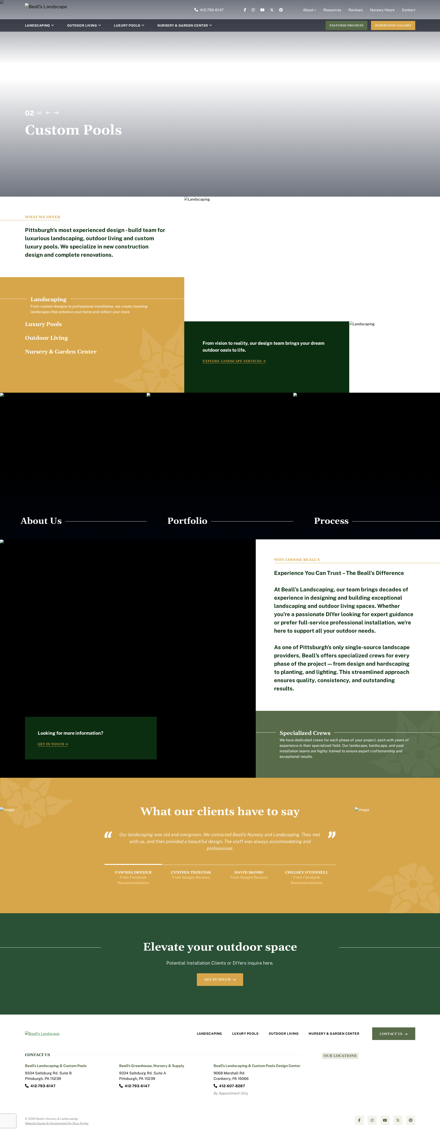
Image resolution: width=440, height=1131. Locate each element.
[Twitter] (272, 10)
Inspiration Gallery (393, 25)
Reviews (356, 10)
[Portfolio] (220, 466)
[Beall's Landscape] (48, 6)
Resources (332, 10)
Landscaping (37, 25)
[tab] (95, 305)
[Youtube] (262, 10)
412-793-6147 (212, 10)
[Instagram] (253, 10)
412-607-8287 (232, 1086)
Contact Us (391, 1034)
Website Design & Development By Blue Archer (57, 1123)
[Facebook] (245, 10)
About (308, 10)
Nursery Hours (382, 10)
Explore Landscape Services (232, 361)
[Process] (366, 466)
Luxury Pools (127, 25)
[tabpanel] (312, 295)
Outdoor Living (82, 25)
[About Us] (73, 466)
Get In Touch (51, 744)
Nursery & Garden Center (182, 25)
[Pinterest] (281, 10)
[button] (52, 26)
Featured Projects (346, 25)
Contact (408, 10)
